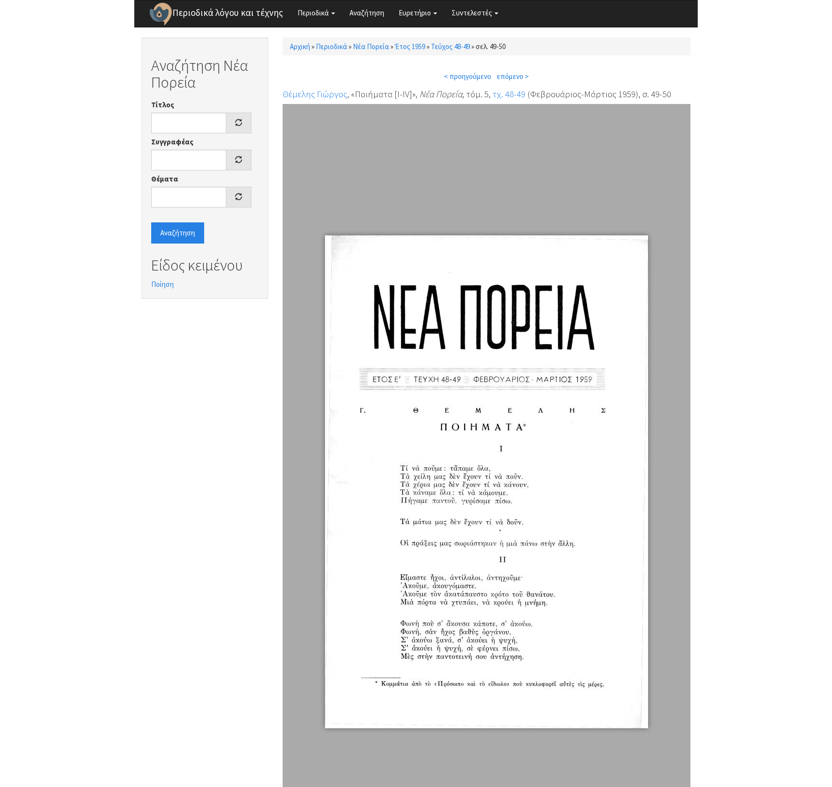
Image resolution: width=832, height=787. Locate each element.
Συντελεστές (473, 12)
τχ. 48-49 (509, 94)
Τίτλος (162, 104)
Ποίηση (162, 284)
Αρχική (300, 46)
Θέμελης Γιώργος (315, 94)
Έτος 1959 (410, 46)
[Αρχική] (160, 14)
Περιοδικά (314, 12)
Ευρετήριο (415, 12)
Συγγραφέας (172, 141)
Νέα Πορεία (371, 46)
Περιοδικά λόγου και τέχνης (227, 12)
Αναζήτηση (367, 12)
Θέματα (164, 178)
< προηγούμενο (467, 76)
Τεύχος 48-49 (450, 46)
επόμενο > (513, 76)
